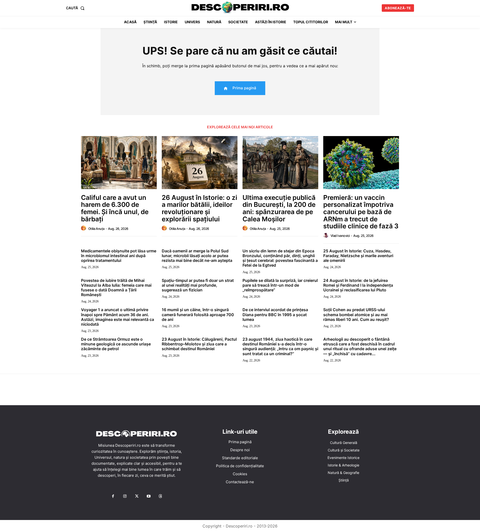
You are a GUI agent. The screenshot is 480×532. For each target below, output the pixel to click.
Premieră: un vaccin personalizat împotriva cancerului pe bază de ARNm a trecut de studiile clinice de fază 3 (360, 212)
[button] (76, 8)
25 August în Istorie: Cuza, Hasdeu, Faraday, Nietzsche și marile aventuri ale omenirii (358, 255)
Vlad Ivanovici (340, 236)
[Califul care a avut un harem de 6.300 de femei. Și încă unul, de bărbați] (119, 162)
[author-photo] (84, 228)
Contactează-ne (240, 481)
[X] (137, 496)
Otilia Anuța (96, 229)
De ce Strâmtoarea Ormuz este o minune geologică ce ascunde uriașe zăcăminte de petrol (116, 344)
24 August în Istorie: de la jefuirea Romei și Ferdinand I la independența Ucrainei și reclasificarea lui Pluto (358, 285)
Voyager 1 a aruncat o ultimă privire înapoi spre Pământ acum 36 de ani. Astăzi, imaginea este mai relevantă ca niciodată (117, 317)
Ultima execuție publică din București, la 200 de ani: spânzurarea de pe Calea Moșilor (279, 208)
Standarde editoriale (240, 457)
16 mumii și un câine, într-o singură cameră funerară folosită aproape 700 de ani (198, 314)
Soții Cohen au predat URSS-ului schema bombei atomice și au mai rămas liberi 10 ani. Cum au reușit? (356, 314)
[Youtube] (148, 496)
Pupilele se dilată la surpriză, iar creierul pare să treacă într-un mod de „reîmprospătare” (280, 285)
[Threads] (160, 496)
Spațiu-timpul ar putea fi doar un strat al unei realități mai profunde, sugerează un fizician (198, 285)
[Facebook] (113, 496)
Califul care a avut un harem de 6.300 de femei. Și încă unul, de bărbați (114, 208)
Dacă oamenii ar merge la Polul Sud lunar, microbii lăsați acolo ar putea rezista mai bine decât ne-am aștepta (197, 255)
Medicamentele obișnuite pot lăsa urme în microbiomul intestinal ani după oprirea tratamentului (118, 255)
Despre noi (240, 449)
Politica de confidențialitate (240, 465)
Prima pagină (240, 441)
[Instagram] (125, 496)
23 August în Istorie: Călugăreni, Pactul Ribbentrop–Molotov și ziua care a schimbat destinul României (199, 344)
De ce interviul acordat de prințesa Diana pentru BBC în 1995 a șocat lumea (275, 314)
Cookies (240, 473)
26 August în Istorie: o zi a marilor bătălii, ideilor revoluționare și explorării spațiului (199, 208)
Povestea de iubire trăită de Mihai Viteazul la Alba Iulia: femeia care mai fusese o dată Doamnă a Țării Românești (116, 287)
